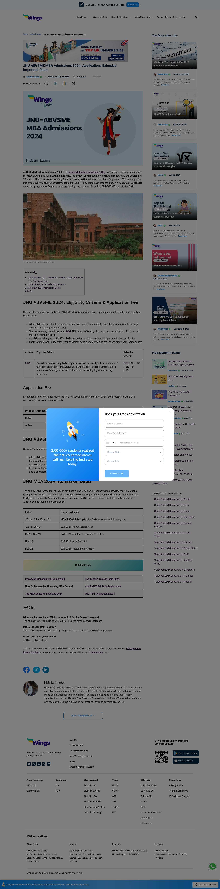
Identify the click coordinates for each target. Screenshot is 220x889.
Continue (115, 473)
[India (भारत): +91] (108, 442)
